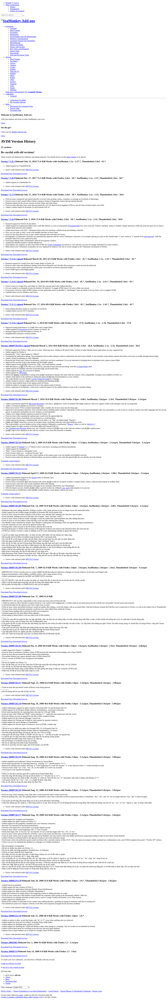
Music (12, 76)
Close (3, 123)
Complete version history (10, 461)
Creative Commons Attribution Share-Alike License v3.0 (21, 997)
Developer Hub (15, 110)
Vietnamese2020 (74, 226)
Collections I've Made (18, 100)
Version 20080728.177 (11, 815)
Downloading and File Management (23, 37)
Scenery (13, 82)
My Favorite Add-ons (18, 102)
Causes (12, 67)
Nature (12, 78)
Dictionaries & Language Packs (21, 106)
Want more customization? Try (23, 92)
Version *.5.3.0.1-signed (12, 323)
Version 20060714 (9, 951)
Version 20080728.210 (11, 703)
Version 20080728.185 (11, 790)
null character (149, 236)
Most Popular (15, 30)
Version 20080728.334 (11, 442)
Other (12, 80)
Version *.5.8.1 (8, 161)
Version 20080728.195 (11, 757)
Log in (16, 3)
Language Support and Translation (22, 41)
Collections (9, 94)
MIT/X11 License (32, 170)
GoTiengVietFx (82, 367)
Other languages (7, 987)
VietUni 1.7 (91, 424)
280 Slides (23, 373)
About (7, 977)
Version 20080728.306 (11, 506)
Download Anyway (20, 174)
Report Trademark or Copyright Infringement (30, 991)
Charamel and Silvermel (17, 428)
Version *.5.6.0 (8, 219)
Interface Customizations (19, 39)
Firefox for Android (17, 11)
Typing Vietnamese (54, 245)
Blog (7, 979)
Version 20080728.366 (11, 399)
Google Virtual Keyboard (40, 379)
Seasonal (13, 84)
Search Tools (14, 51)
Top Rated (13, 32)
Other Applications (12, 5)
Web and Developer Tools (19, 55)
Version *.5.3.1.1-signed (12, 304)
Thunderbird (14, 9)
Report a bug (97, 991)
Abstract (13, 65)
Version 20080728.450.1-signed (15, 346)
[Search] (23, 15)
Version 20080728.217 (11, 683)
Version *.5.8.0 (8, 178)
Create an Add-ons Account (11, 963)
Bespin (21, 447)
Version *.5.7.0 (8, 194)
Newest (12, 63)
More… (8, 104)
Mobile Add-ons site (19, 132)
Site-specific (14, 53)
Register (8, 3)
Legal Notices (53, 991)
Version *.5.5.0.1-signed (12, 259)
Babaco (70, 424)
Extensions (9, 26)
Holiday (13, 73)
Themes (8, 57)
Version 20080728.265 (11, 646)
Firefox (12, 7)
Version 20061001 (9, 942)
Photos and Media (16, 45)
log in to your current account (13, 967)
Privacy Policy (6, 991)
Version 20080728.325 (11, 473)
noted (21, 995)
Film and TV (14, 71)
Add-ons (28, 21)
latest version (71, 157)
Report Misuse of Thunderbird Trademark (76, 991)
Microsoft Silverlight (36, 404)
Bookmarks (14, 35)
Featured (13, 28)
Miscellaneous (15, 43)
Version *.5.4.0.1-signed (12, 281)
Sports (12, 88)
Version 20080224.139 (11, 880)
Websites (13, 90)
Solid (12, 86)
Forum (7, 983)
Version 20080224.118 (11, 916)
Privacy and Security (17, 47)
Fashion (13, 69)
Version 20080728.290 (11, 567)
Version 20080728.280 (11, 596)
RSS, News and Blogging (19, 49)
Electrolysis (23, 329)
